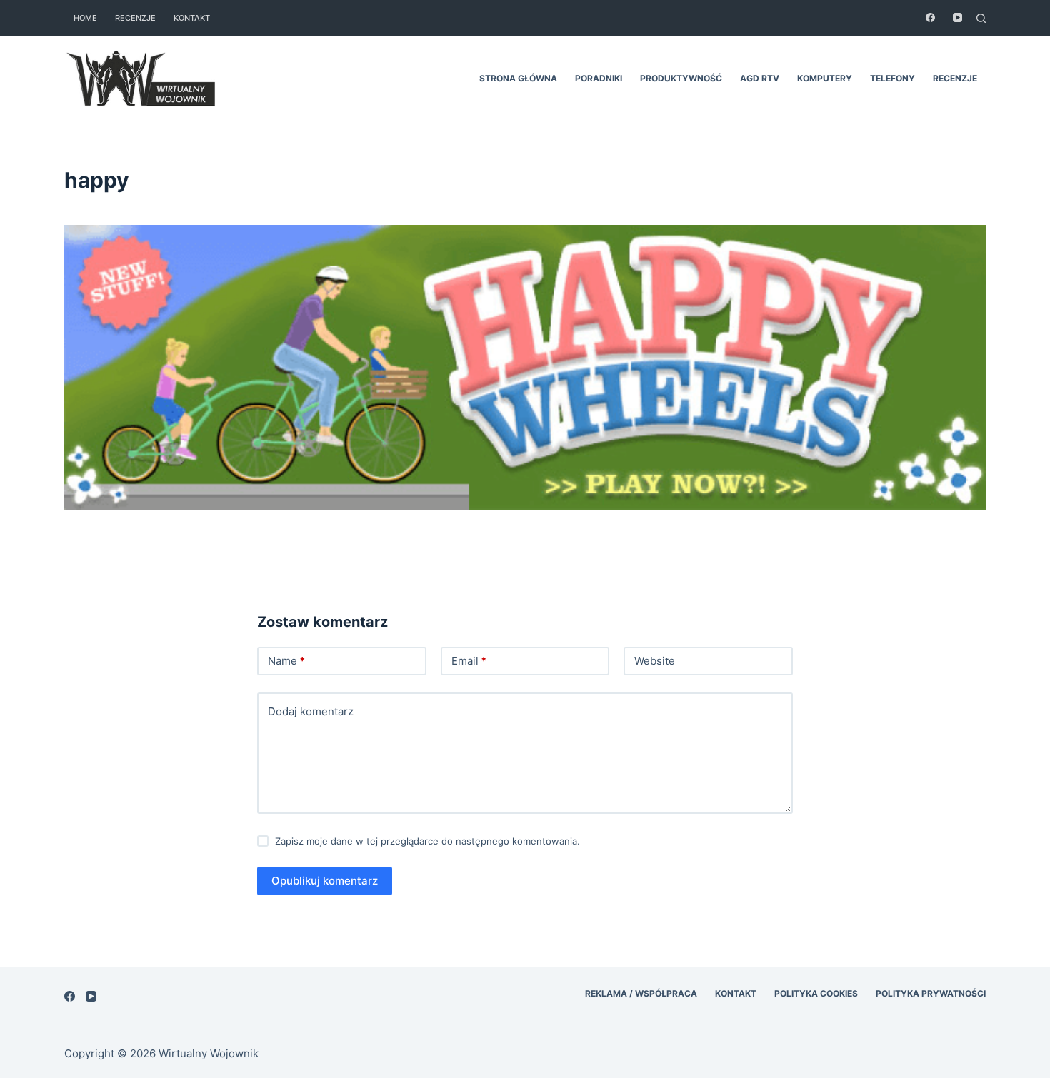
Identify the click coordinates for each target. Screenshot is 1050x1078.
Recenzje (135, 18)
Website (654, 661)
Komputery (824, 78)
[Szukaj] (981, 18)
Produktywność (681, 78)
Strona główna (518, 78)
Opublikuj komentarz (324, 880)
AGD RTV (759, 78)
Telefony (892, 78)
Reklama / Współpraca (641, 993)
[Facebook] (930, 17)
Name (286, 661)
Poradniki (598, 78)
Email (468, 661)
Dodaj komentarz (311, 711)
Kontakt (192, 18)
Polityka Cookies (816, 993)
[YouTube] (957, 17)
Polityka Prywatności (931, 993)
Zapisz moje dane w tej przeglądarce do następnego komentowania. (427, 841)
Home (85, 18)
